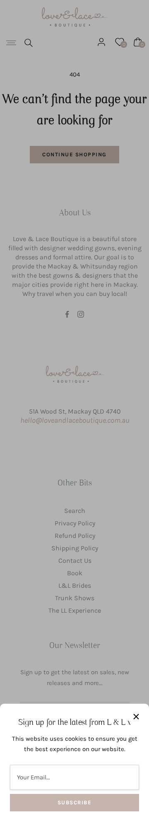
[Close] (136, 717)
